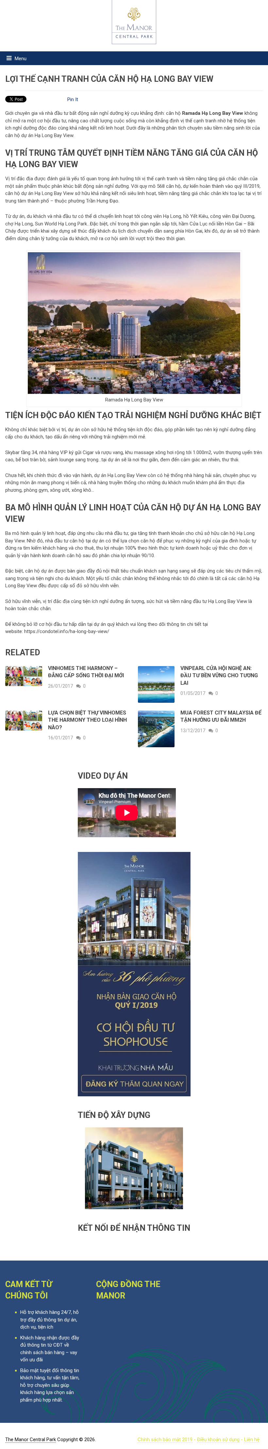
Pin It (72, 99)
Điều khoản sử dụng (218, 1439)
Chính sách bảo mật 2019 (165, 1439)
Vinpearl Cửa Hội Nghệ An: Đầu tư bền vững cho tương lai (219, 675)
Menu (20, 59)
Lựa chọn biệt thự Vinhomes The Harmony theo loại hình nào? (87, 720)
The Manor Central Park (30, 1439)
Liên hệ (252, 1439)
